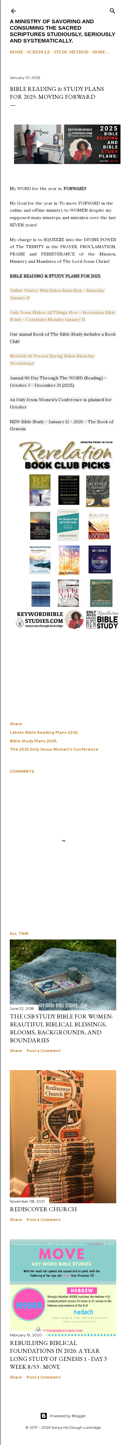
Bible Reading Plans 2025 (51, 732)
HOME (16, 52)
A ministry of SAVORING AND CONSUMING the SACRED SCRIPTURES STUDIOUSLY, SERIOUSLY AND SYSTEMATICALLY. (62, 31)
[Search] (112, 10)
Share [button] (16, 724)
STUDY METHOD (71, 52)
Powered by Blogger (68, 1415)
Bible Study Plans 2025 (33, 741)
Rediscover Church (43, 1209)
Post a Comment (44, 1050)
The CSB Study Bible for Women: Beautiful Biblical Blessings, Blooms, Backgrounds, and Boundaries (61, 1028)
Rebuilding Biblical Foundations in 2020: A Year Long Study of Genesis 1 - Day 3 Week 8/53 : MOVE (58, 1355)
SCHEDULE (38, 52)
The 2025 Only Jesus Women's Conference (54, 749)
